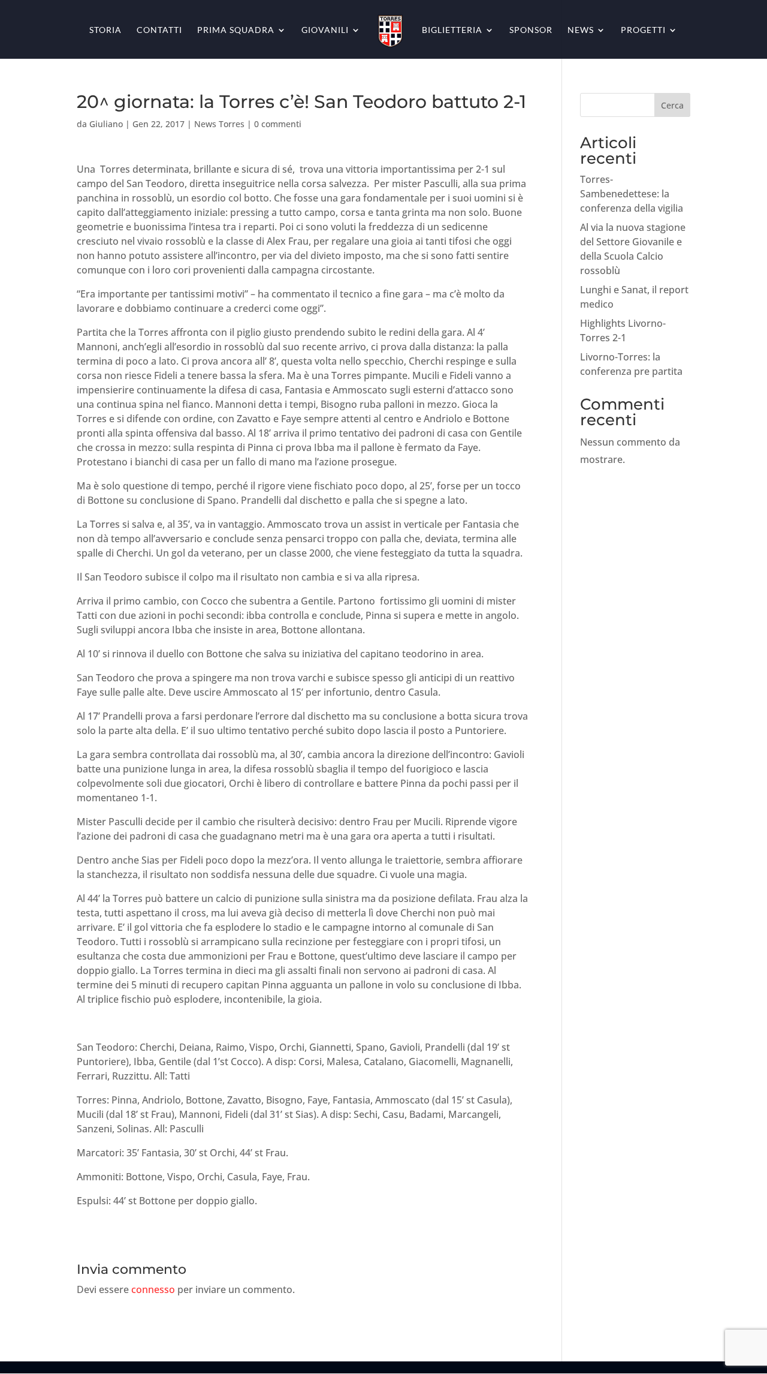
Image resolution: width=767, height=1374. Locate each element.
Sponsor (530, 30)
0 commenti (277, 124)
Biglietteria (452, 30)
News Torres (219, 124)
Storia (105, 30)
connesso (153, 1289)
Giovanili (325, 30)
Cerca (672, 105)
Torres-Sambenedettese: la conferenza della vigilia (631, 194)
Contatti (159, 30)
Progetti (643, 30)
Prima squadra (235, 30)
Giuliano (106, 124)
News (580, 30)
